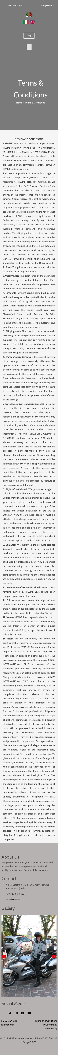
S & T (33, 1042)
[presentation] (4, 956)
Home (19, 102)
